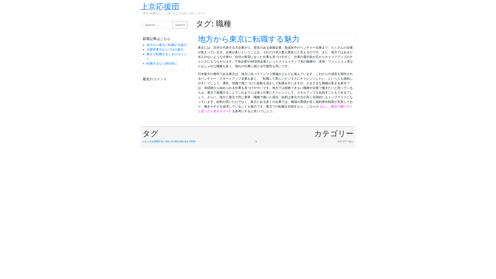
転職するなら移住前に (161, 63)
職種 (181, 141)
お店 (144, 141)
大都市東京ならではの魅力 (165, 49)
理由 (167, 141)
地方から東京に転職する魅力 (166, 45)
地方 (163, 141)
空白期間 (174, 141)
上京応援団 (159, 6)
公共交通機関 (153, 141)
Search (180, 25)
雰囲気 (192, 141)
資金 (186, 141)
